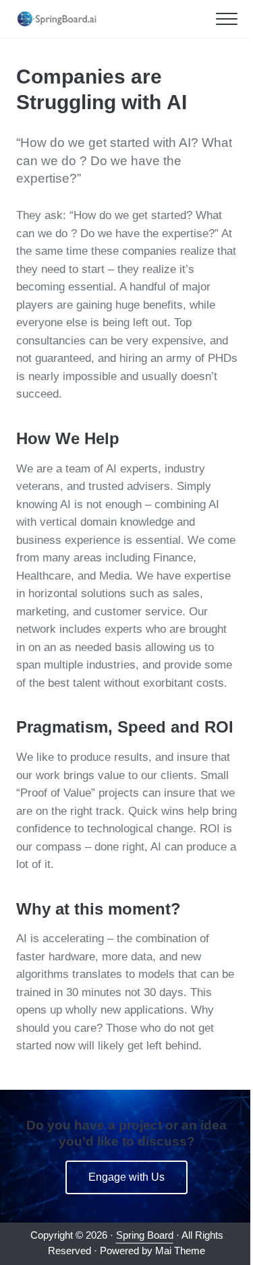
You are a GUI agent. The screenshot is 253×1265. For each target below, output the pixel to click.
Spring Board (144, 1235)
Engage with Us (126, 1177)
